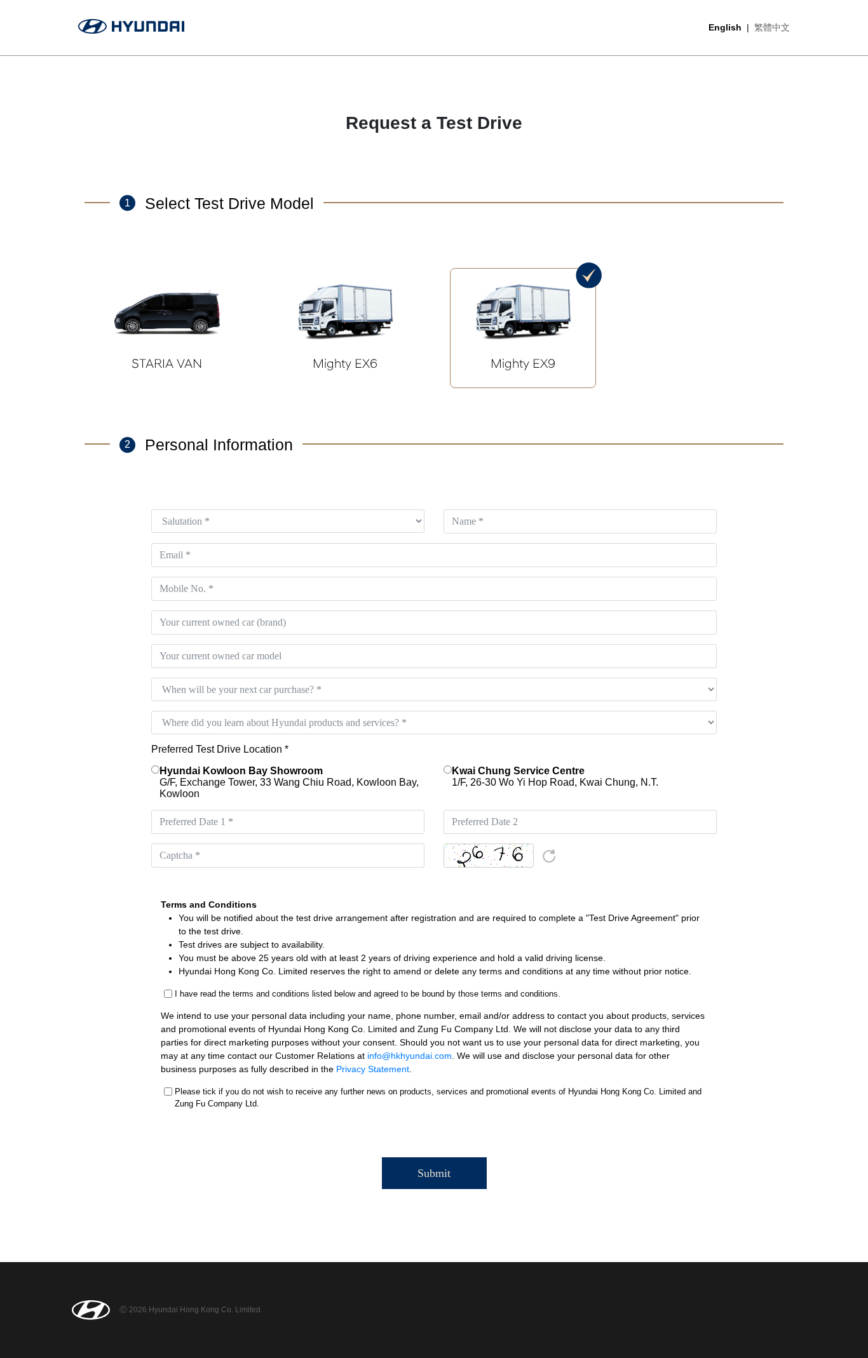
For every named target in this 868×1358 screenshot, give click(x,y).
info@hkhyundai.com (409, 1056)
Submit (434, 1173)
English (725, 27)
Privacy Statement (372, 1069)
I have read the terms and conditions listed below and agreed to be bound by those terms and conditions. (367, 993)
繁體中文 (772, 27)
